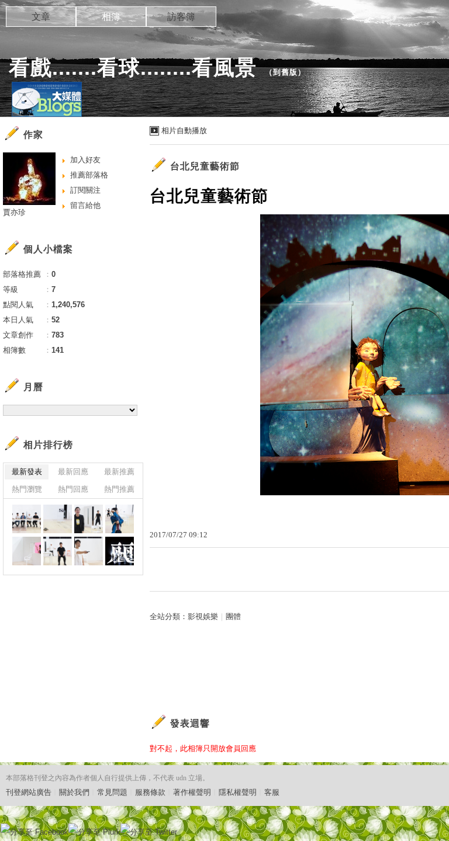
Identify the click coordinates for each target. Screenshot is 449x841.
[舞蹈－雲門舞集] (119, 551)
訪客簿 (181, 17)
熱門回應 (73, 489)
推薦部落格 (89, 175)
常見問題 (112, 792)
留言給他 (85, 205)
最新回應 (73, 471)
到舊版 (285, 72)
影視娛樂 (203, 616)
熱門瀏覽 (27, 489)
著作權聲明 (192, 792)
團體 (233, 616)
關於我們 (74, 792)
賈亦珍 (14, 212)
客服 (271, 792)
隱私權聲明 (238, 792)
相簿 (111, 17)
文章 (41, 17)
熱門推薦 (119, 489)
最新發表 (27, 471)
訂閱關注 (85, 190)
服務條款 (150, 792)
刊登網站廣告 (28, 792)
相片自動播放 (184, 130)
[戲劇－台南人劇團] (26, 519)
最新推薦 (119, 471)
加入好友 (85, 159)
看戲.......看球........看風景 (133, 67)
